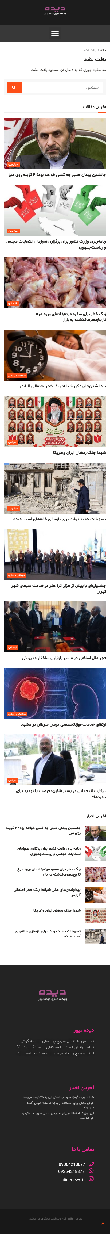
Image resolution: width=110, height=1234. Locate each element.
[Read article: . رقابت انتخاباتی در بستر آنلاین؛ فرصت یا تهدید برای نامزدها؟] (55, 759)
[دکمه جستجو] (14, 87)
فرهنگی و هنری (16, 575)
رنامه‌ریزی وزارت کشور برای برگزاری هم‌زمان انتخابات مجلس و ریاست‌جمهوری (49, 851)
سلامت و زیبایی (17, 375)
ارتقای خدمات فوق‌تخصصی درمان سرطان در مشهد (63, 725)
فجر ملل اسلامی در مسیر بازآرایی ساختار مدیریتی (64, 658)
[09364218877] (91, 1164)
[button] (55, 33)
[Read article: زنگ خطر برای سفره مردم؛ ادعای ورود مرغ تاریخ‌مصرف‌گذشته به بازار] (55, 282)
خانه (103, 50)
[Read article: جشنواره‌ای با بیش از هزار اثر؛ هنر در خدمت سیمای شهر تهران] (55, 554)
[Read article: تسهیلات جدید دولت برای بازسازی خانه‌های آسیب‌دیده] (55, 488)
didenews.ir (74, 1180)
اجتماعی (12, 647)
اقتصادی (12, 303)
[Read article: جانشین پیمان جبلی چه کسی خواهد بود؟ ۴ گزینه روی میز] (55, 143)
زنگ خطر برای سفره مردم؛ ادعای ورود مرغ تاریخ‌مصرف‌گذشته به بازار (71, 317)
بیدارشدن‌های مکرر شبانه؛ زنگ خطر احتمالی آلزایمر (62, 386)
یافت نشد (89, 50)
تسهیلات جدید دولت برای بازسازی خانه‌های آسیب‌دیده (59, 519)
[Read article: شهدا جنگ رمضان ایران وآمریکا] (55, 421)
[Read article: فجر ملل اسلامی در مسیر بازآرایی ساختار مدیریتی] (55, 626)
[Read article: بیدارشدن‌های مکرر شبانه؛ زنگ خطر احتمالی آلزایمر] (55, 355)
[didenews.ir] (91, 1179)
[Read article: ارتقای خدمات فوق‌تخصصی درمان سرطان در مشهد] (55, 693)
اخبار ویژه (13, 164)
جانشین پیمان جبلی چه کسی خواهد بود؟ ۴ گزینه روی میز (57, 175)
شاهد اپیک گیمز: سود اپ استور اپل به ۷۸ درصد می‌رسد (58, 1097)
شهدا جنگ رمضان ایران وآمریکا (79, 453)
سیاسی (12, 442)
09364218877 (71, 1172)
